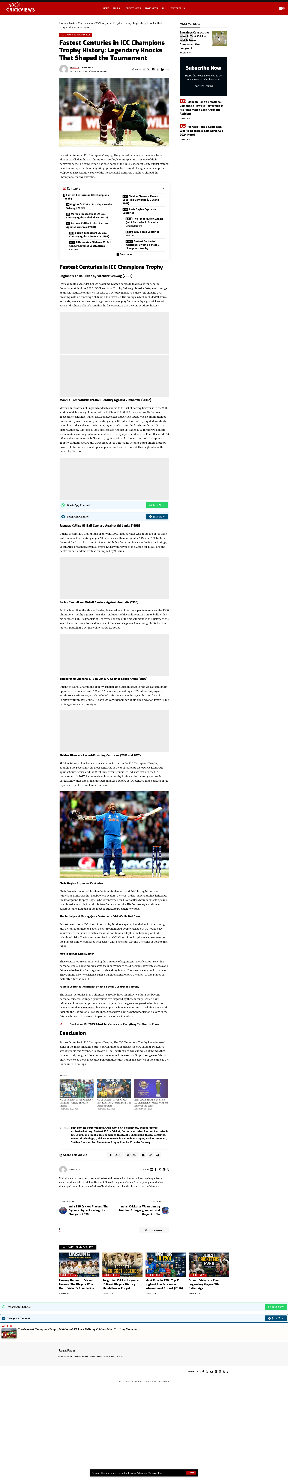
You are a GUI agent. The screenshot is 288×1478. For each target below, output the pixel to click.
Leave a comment (155, 1230)
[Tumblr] (168, 1169)
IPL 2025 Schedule (95, 1024)
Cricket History (129, 1127)
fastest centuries (132, 1131)
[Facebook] (155, 1169)
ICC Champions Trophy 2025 (75, 34)
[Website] (151, 1169)
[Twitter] (159, 1169)
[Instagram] (220, 1372)
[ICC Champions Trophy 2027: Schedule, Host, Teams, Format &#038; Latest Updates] (114, 1088)
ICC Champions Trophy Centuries (145, 1135)
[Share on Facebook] (144, 69)
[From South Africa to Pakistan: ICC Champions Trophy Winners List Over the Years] (151, 1088)
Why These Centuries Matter (142, 233)
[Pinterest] (164, 1169)
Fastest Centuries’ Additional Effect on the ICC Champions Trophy (142, 245)
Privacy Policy (135, 1473)
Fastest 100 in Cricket (107, 1131)
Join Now (159, 505)
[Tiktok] (227, 1372)
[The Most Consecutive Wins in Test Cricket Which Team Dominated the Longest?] (219, 38)
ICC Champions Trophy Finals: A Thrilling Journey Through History (76, 1102)
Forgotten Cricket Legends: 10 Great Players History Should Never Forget (121, 1284)
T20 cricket (88, 1007)
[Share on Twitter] (148, 69)
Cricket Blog (68, 1275)
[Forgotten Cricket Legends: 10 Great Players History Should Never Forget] (122, 1265)
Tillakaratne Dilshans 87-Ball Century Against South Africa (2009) (90, 246)
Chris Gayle (112, 1127)
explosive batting (81, 1131)
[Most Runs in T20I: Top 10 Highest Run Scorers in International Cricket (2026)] (166, 1265)
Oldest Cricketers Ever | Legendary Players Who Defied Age (204, 1284)
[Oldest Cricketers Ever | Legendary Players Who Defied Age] (209, 1265)
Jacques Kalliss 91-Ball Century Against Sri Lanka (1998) (87, 225)
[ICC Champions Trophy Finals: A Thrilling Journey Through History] (77, 1088)
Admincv (74, 67)
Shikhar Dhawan (80, 1142)
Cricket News (198, 1275)
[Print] (162, 69)
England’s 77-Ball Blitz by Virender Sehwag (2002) (89, 206)
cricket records (149, 1127)
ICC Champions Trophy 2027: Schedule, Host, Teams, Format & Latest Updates (114, 1102)
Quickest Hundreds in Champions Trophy (120, 1138)
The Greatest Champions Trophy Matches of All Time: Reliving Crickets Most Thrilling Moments (78, 1329)
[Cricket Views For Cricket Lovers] (69, 1372)
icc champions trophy (112, 1135)
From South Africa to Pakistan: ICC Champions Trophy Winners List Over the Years (151, 1102)
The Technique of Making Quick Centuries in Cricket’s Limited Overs (144, 222)
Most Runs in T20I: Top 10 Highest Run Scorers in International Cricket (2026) (164, 1284)
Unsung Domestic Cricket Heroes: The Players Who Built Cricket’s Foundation (76, 1284)
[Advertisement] (114, 333)
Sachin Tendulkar (156, 1138)
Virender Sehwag (140, 1142)
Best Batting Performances (87, 1127)
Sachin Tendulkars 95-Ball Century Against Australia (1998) (89, 234)
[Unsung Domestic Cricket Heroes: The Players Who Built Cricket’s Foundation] (79, 1265)
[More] (167, 69)
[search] (273, 8)
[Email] (153, 69)
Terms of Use (155, 1473)
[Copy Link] (158, 69)
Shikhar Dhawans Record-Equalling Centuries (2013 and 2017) (141, 200)
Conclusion (126, 254)
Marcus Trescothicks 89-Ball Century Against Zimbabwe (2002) (87, 215)
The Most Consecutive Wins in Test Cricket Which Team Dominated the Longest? (195, 40)
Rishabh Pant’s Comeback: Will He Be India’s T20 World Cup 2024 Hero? (201, 130)
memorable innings (82, 1138)
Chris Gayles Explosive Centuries (139, 211)
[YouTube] (211, 1372)
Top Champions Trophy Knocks (110, 1142)
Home (62, 23)
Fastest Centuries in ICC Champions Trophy (86, 196)
